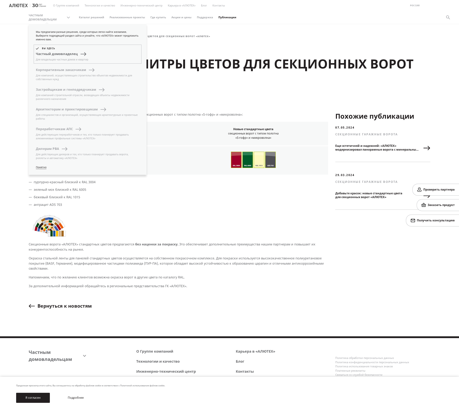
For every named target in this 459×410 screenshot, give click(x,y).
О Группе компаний (154, 351)
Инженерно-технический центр (166, 371)
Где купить (158, 17)
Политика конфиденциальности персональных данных (372, 362)
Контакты (245, 371)
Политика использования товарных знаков (364, 366)
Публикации (227, 17)
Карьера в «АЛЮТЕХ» (182, 6)
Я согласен (33, 398)
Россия (415, 5)
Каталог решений (91, 17)
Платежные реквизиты (350, 371)
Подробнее (76, 398)
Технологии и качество (158, 361)
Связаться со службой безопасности (358, 375)
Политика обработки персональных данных (364, 358)
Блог (204, 6)
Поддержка (205, 17)
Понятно (41, 167)
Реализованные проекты (127, 17)
